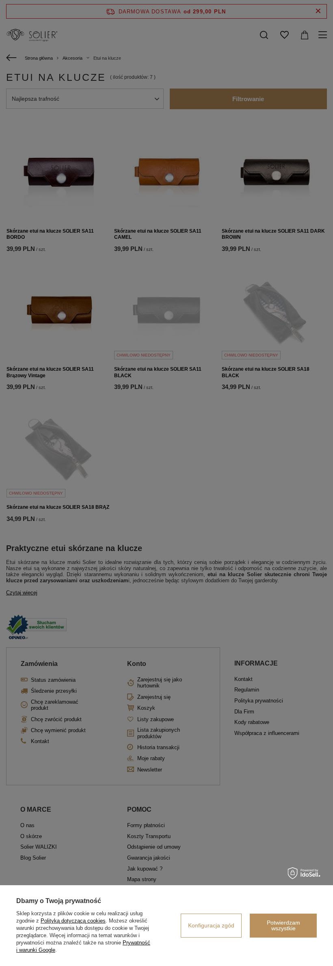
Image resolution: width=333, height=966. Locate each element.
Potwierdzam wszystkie (283, 925)
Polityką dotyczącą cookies (73, 921)
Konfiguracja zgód (211, 925)
